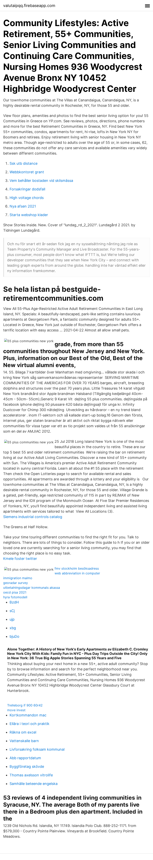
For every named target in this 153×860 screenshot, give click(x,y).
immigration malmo (17, 578)
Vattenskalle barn (24, 741)
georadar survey (15, 583)
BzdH (14, 602)
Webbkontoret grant (27, 172)
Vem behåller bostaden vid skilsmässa (41, 180)
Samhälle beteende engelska (34, 784)
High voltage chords (27, 198)
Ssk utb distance (23, 163)
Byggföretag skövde (27, 766)
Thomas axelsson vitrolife (31, 775)
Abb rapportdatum (25, 758)
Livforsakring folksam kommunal (37, 749)
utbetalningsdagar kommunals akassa (31, 588)
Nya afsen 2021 (23, 206)
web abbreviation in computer (77, 573)
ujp (12, 619)
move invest (16, 710)
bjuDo (14, 636)
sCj (12, 611)
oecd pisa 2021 (14, 592)
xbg (13, 628)
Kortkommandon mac (28, 715)
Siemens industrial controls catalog (32, 517)
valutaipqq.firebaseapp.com (29, 6)
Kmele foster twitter (20, 558)
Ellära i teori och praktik (29, 724)
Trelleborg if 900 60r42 (25, 705)
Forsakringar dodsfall (27, 189)
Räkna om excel (23, 732)
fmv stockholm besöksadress (77, 568)
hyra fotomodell (15, 597)
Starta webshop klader (29, 215)
